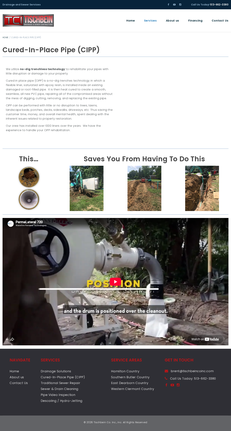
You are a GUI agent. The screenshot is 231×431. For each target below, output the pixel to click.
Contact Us (220, 21)
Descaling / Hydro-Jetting (62, 401)
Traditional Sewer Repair (60, 383)
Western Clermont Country (132, 389)
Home (130, 21)
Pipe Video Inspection (58, 395)
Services (150, 21)
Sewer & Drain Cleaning (59, 389)
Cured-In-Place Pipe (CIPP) (63, 377)
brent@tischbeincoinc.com (192, 371)
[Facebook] (168, 4)
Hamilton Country (125, 371)
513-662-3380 (219, 4)
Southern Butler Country (130, 377)
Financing (195, 21)
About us (172, 21)
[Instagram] (180, 4)
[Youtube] (174, 4)
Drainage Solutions (56, 371)
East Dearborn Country (129, 383)
